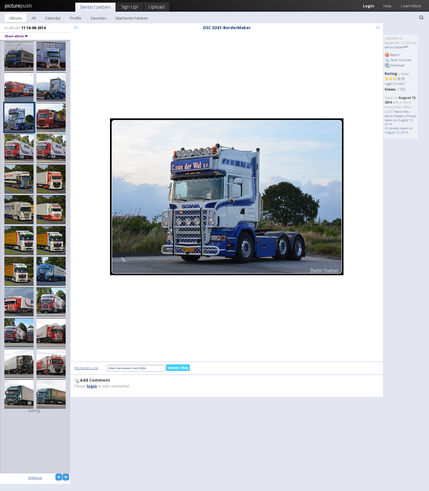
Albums (15, 18)
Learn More (411, 5)
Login (368, 5)
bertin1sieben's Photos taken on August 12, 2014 (400, 120)
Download (396, 65)
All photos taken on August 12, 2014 (399, 130)
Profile (75, 18)
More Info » (402, 111)
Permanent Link (86, 368)
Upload (156, 6)
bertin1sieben (394, 47)
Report (394, 54)
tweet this (178, 367)
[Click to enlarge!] (226, 196)
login (92, 386)
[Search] (421, 17)
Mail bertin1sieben (132, 18)
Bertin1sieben (95, 6)
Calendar (53, 18)
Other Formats (400, 60)
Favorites (98, 18)
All (34, 18)
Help (387, 5)
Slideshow (35, 477)
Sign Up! (129, 6)
